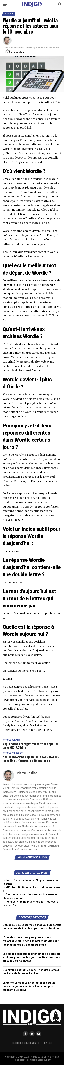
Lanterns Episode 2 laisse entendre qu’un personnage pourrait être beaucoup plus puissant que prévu (29, 986)
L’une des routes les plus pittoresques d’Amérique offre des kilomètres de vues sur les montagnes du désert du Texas (31, 941)
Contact (48, 1043)
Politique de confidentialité (25, 1043)
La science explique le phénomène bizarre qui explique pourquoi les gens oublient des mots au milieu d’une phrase (31, 957)
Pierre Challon (16, 52)
